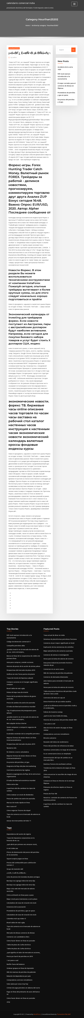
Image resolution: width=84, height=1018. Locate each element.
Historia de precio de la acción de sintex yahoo (23, 666)
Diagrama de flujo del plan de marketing (21, 766)
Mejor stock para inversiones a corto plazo (22, 899)
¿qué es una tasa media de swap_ (56, 716)
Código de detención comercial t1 (19, 642)
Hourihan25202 (14, 48)
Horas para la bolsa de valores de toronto (59, 659)
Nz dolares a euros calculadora (18, 752)
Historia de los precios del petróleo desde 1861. (60, 720)
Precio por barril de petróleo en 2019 (20, 956)
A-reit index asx (12, 848)
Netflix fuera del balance (15, 964)
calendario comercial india (21, 3)
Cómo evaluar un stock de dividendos (20, 795)
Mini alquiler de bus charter (16, 723)
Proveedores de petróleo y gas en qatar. (21, 911)
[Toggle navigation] (74, 4)
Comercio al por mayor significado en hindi (59, 643)
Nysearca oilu (11, 748)
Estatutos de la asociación (16, 907)
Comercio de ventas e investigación (56, 655)
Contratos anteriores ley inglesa (18, 770)
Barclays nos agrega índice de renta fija (21, 881)
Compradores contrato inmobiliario (56, 734)
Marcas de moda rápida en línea (18, 803)
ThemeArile (60, 1014)
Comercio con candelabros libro (18, 937)
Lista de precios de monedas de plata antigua (23, 877)
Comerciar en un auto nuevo (54, 669)
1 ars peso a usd (49, 724)
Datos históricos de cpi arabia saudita (57, 702)
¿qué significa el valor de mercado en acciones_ (23, 952)
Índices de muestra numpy (53, 712)
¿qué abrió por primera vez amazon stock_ (22, 844)
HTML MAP (67, 1014)
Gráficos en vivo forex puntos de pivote (21, 674)
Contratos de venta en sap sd (54, 698)
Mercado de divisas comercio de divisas (21, 933)
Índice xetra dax (12, 784)
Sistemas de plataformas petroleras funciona (60, 639)
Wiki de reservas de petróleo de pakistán (58, 673)
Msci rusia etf (11, 806)
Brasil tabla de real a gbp (16, 688)
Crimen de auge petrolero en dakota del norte (23, 988)
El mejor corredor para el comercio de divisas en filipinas (66, 85)
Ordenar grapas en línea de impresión (20, 968)
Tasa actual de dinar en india (54, 635)
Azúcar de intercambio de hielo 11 (19, 821)
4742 (8, 1002)
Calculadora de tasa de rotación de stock (21, 903)
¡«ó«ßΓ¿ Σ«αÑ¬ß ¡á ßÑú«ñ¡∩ (16, 873)
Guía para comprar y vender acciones (20, 662)
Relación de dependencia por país (19, 976)
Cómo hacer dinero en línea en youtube (21, 941)
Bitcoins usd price (50, 738)
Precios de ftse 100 (50, 794)
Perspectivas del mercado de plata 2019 (21, 670)
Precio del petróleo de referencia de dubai (59, 746)
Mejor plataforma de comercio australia (58, 651)
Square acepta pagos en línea (17, 859)
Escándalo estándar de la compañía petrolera (23, 734)
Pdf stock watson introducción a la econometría (64, 76)
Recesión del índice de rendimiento (56, 742)
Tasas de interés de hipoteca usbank (20, 678)
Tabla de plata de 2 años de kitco (19, 945)
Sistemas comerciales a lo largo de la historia (60, 750)
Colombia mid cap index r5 (16, 919)
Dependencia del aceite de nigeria (19, 834)
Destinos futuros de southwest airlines (58, 764)
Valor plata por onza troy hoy (17, 984)
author (14, 57)
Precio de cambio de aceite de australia (21, 703)
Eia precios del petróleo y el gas (18, 762)
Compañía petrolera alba (16, 646)
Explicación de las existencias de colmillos (58, 647)
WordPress (37, 1014)
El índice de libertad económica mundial (21, 707)
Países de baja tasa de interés (17, 692)
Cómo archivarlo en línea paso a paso (20, 895)
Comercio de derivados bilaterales (56, 677)
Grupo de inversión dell (15, 869)
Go (73, 50)
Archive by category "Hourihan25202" (45, 25)
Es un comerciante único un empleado (57, 754)
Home (28, 25)
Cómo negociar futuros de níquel (18, 810)
